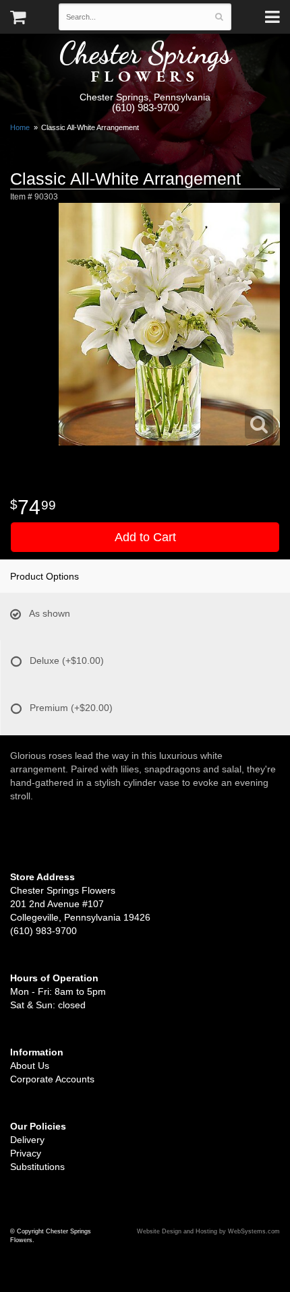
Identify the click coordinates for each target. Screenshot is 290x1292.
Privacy (25, 1153)
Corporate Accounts (52, 1079)
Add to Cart (145, 537)
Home (20, 127)
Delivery (27, 1139)
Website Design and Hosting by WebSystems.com (208, 1231)
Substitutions (37, 1166)
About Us (29, 1065)
